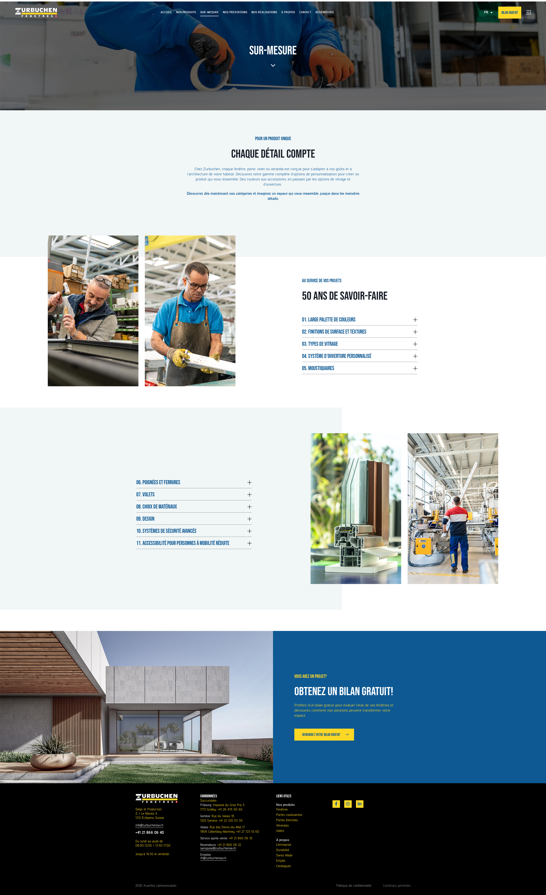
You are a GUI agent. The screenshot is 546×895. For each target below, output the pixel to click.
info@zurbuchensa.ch (149, 825)
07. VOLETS (145, 494)
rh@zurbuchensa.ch (213, 858)
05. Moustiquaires (318, 368)
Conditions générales (397, 886)
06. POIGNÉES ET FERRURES (158, 482)
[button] (359, 319)
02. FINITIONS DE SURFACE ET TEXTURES (334, 332)
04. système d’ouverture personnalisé (336, 356)
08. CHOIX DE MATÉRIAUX (156, 507)
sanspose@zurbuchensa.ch (218, 848)
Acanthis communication (159, 886)
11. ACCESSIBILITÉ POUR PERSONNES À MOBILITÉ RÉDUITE (182, 543)
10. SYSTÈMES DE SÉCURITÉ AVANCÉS (166, 531)
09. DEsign (145, 519)
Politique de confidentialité (353, 886)
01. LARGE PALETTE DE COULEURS (329, 320)
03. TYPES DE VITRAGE (320, 344)
